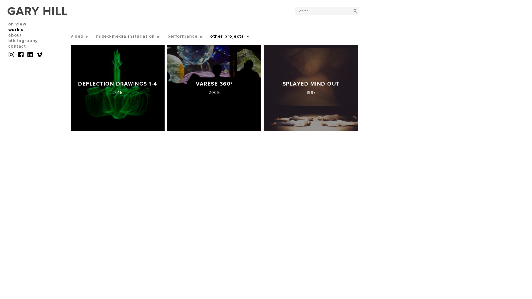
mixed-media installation (125, 36)
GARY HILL (37, 11)
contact (17, 46)
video (77, 36)
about (15, 35)
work (14, 29)
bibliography (23, 40)
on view (17, 24)
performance (182, 36)
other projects (227, 36)
